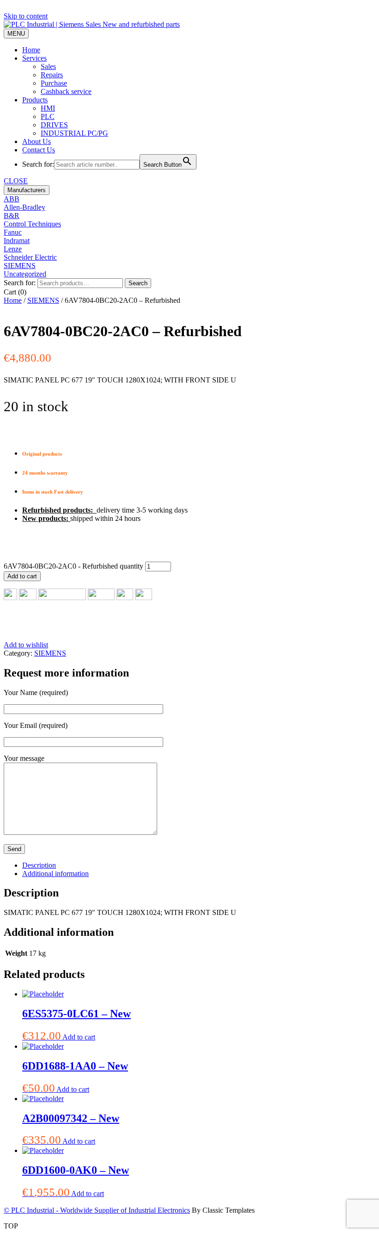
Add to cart (22, 576)
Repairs (52, 75)
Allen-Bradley (24, 207)
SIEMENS (20, 265)
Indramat (17, 240)
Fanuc (13, 232)
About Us (36, 141)
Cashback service (66, 91)
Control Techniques (32, 224)
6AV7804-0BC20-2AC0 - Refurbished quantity (73, 566)
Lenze (13, 249)
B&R (11, 215)
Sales (48, 66)
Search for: (20, 283)
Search (137, 283)
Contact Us (38, 150)
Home (31, 50)
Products (35, 100)
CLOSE (16, 181)
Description (39, 865)
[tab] (198, 865)
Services (34, 58)
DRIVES (54, 125)
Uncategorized (25, 274)
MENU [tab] (16, 33)
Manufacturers (26, 190)
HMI (48, 108)
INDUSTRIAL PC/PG (74, 133)
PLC (48, 116)
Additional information (55, 873)
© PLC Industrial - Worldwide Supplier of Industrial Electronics (97, 1210)
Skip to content (26, 16)
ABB (11, 199)
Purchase (54, 83)
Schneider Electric (30, 257)
